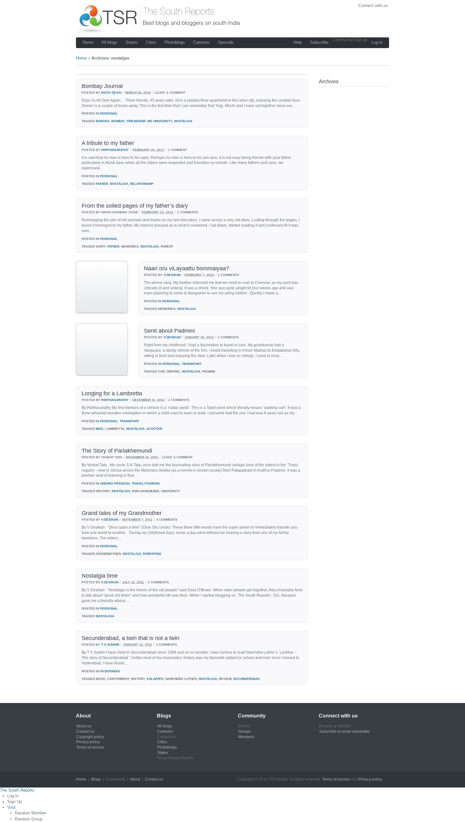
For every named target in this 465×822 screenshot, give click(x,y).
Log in (376, 42)
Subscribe (319, 42)
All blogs (109, 42)
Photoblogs (174, 42)
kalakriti (155, 679)
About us (83, 726)
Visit (11, 807)
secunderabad (246, 679)
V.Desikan (172, 274)
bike (99, 428)
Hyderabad (110, 671)
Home (88, 42)
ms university (159, 121)
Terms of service (90, 747)
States (132, 42)
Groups (244, 731)
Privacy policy (88, 742)
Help (298, 42)
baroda (102, 121)
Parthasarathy (115, 149)
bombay (118, 121)
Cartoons (201, 42)
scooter (154, 428)
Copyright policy (90, 737)
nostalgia (183, 121)
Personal (109, 113)
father (102, 183)
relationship (141, 183)
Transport (192, 364)
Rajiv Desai (111, 92)
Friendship (136, 121)
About (135, 779)
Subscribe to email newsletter (344, 731)
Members (246, 737)
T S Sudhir (110, 644)
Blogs (96, 779)
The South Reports (17, 790)
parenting (152, 553)
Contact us (85, 731)
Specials (226, 42)
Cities (151, 42)
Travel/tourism (145, 483)
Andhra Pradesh (115, 483)
